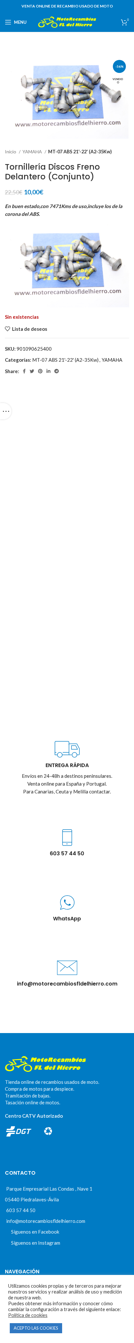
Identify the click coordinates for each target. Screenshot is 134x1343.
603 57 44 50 (20, 1210)
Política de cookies (27, 1315)
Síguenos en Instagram (35, 1243)
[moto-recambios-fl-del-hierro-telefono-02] (67, 837)
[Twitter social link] (32, 371)
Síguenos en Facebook (35, 1232)
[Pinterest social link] (40, 371)
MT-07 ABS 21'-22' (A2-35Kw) (80, 151)
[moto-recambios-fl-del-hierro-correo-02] (67, 968)
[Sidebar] (5, 411)
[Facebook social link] (24, 371)
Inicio (11, 151)
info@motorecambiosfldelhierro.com (45, 1221)
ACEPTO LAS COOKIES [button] (36, 1328)
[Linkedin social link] (48, 371)
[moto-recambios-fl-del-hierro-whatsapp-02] (67, 903)
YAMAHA (32, 151)
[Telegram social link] (56, 371)
